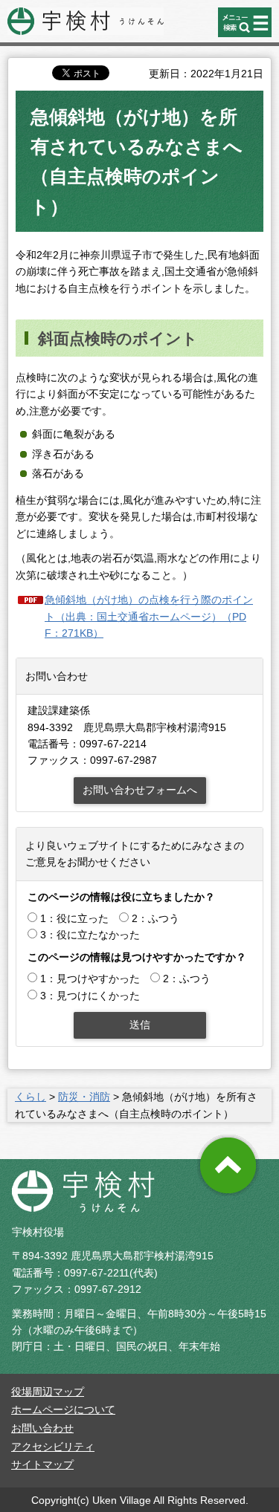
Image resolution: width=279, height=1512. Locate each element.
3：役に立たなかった (90, 935)
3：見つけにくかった (90, 996)
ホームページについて (63, 1409)
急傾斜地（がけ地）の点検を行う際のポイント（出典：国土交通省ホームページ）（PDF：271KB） (149, 616)
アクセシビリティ (52, 1447)
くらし (30, 1097)
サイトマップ (42, 1464)
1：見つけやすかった (90, 978)
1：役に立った (74, 918)
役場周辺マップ (47, 1392)
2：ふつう (155, 918)
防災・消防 (84, 1097)
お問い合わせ (42, 1428)
